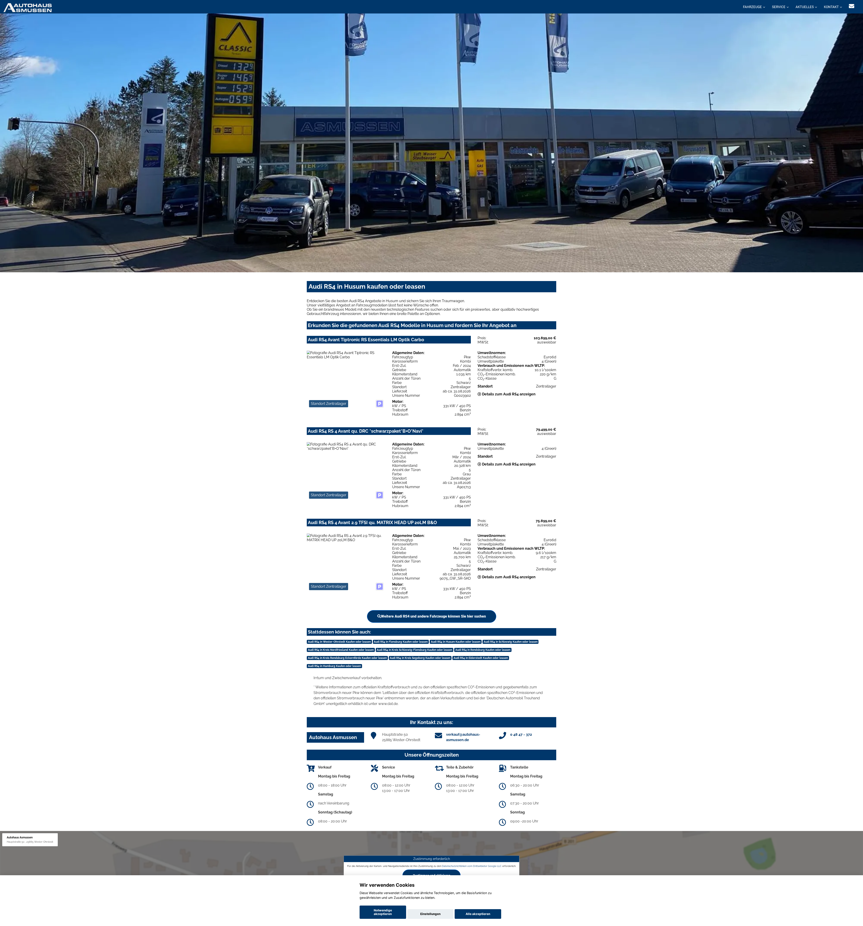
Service (778, 7)
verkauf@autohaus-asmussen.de (463, 737)
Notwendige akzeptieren (383, 912)
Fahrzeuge (752, 7)
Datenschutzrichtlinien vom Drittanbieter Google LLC (472, 865)
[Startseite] (27, 7)
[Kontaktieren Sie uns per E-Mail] (851, 6)
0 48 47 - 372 (521, 734)
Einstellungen (430, 914)
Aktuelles (805, 7)
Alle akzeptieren (478, 914)
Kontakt (831, 7)
